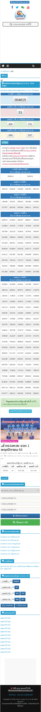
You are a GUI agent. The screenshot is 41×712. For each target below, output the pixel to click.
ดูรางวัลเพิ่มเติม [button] (8, 605)
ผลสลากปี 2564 (6, 635)
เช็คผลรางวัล (21, 522)
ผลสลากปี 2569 (6, 618)
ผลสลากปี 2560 (6, 649)
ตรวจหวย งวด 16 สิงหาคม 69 (10, 537)
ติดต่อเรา (20, 706)
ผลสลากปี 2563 (6, 638)
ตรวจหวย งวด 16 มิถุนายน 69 (10, 550)
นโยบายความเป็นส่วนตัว (25, 695)
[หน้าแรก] (3, 66)
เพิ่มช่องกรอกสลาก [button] (21, 516)
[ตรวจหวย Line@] (23, 8)
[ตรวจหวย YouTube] (28, 8)
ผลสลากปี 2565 (6, 632)
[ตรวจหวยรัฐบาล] (20, 15)
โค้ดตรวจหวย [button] (22, 605)
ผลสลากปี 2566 (6, 628)
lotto (31, 456)
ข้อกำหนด (12, 695)
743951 (19, 456)
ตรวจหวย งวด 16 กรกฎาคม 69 (10, 544)
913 (23, 456)
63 (15, 456)
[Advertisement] (20, 45)
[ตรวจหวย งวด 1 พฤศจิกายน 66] (20, 428)
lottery (27, 456)
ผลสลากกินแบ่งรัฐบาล (10, 441)
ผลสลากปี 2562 (6, 642)
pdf (34, 456)
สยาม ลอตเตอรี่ (24, 453)
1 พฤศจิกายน (10, 456)
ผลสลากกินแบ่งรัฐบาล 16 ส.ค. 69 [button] (20, 411)
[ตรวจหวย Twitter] (17, 8)
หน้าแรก (5, 71)
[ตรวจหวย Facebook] (12, 8)
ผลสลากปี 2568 (6, 621)
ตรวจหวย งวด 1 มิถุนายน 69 (10, 554)
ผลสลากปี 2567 (6, 625)
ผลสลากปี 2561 (6, 645)
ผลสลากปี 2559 (6, 652)
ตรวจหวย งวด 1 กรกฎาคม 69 (10, 547)
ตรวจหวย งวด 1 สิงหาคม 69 (10, 540)
